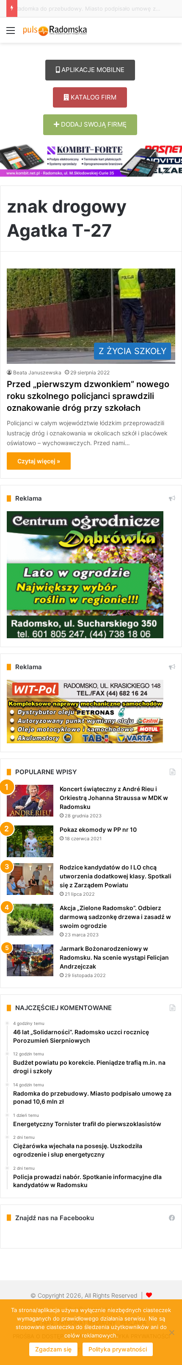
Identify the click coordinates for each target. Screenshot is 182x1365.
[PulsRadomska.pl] (55, 30)
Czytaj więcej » (38, 461)
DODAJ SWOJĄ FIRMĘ (93, 124)
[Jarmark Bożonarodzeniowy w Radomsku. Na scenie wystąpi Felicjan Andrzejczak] (30, 960)
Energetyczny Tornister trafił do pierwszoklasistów (88, 8)
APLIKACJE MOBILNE (92, 70)
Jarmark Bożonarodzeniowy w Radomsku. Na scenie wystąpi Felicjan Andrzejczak (114, 957)
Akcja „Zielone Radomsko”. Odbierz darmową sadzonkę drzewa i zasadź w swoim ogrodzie (115, 916)
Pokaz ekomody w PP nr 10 (98, 829)
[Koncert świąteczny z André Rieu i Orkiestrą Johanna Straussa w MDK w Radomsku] (30, 801)
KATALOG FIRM (92, 97)
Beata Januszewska (37, 372)
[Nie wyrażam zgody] (171, 1332)
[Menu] (10, 33)
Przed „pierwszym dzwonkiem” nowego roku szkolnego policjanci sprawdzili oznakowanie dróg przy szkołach (88, 396)
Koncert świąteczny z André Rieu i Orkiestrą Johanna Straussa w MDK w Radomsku (114, 797)
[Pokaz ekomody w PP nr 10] (30, 841)
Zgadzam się (53, 1349)
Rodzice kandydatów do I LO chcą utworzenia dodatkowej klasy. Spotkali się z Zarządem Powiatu (115, 876)
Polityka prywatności (117, 1349)
